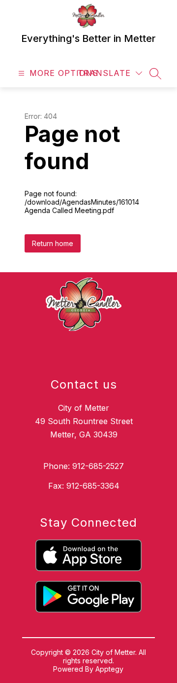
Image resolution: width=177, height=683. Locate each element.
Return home (52, 243)
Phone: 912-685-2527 (83, 466)
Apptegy (109, 669)
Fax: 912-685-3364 (83, 486)
